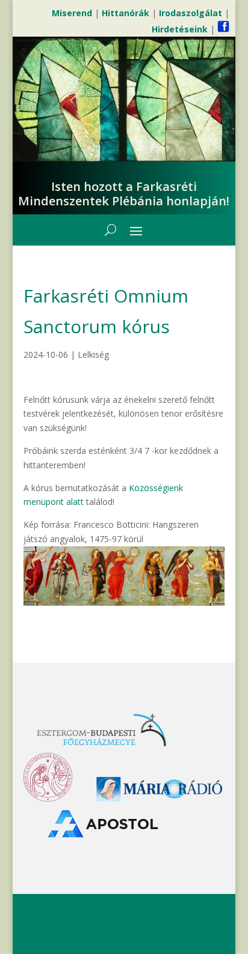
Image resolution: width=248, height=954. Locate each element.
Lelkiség (93, 354)
